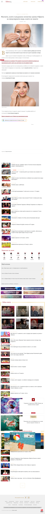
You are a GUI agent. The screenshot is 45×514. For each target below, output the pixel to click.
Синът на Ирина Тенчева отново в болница (10, 273)
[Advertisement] (17, 136)
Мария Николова (8, 151)
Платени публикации (28, 504)
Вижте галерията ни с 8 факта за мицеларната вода (15, 116)
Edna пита (6, 302)
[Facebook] (25, 497)
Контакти (35, 504)
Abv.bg (6, 501)
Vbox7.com (33, 501)
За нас (9, 504)
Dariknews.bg (26, 501)
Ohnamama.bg (11, 501)
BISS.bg (37, 502)
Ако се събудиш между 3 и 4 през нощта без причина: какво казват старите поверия (18, 278)
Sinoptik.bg (38, 501)
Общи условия (14, 510)
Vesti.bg (17, 501)
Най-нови (25, 1)
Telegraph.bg (16, 502)
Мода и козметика (22, 14)
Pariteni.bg (26, 502)
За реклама (21, 504)
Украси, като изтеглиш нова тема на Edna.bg (22, 431)
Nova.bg (21, 501)
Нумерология (41, 1)
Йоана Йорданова (8, 397)
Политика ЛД (14, 504)
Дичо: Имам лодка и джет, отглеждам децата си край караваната (14, 268)
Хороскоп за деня (8, 250)
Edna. (8, 2)
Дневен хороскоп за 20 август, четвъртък (10, 283)
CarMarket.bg (32, 502)
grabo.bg (13, 183)
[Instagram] (28, 497)
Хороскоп (33, 1)
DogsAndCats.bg (9, 502)
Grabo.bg (21, 502)
